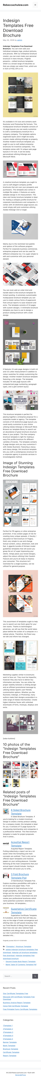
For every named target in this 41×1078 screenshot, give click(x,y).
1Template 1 (10, 947)
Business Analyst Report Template (16, 1003)
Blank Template (9, 1046)
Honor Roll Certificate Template (15, 1006)
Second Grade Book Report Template (21, 962)
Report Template (9, 1056)
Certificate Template (11, 1052)
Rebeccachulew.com (15, 4)
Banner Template (10, 1042)
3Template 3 (8, 1032)
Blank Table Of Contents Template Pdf (21, 965)
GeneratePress (20, 1075)
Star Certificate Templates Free (15, 994)
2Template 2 (8, 1029)
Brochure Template (23, 947)
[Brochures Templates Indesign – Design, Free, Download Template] (34, 774)
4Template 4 (8, 1036)
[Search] (35, 976)
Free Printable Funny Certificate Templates (20, 1009)
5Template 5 (8, 1039)
